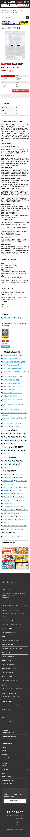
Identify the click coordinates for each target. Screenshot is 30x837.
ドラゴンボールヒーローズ (9, 620)
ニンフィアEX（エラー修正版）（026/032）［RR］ (15, 372)
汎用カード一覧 (19, 640)
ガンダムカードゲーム (7, 685)
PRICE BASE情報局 (6, 740)
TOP (3, 593)
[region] (15, 5)
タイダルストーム (7, 318)
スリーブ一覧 (8, 721)
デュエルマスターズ (7, 628)
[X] (17, 823)
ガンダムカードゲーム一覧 (11, 688)
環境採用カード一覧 (16, 595)
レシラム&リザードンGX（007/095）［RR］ (14, 405)
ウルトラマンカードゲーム (9, 693)
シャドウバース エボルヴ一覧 (11, 705)
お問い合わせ (5, 766)
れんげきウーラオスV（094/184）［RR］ (15, 426)
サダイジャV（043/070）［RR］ (12, 368)
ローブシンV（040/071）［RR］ (12, 383)
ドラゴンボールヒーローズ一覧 (12, 624)
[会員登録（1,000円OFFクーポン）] (15, 23)
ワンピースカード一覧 (10, 605)
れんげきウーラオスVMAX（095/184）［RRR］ (14, 414)
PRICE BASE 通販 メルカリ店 (9, 736)
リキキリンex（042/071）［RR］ (12, 386)
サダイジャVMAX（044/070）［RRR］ (14, 362)
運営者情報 (4, 754)
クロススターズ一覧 (9, 713)
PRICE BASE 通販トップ (8, 732)
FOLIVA (4, 747)
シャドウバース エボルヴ (8, 701)
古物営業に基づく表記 (7, 784)
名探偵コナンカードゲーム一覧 (12, 648)
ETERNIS (4, 750)
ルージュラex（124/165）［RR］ (12, 377)
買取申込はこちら (15, 800)
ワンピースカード (6, 602)
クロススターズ (6, 709)
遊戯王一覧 (7, 640)
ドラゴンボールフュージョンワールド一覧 (14, 613)
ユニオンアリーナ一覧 (10, 664)
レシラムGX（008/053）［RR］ (12, 396)
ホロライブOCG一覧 (9, 656)
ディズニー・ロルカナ (7, 677)
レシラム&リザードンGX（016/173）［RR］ (14, 400)
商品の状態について (23, 149)
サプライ (4, 717)
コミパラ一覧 (23, 605)
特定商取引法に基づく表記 (8, 780)
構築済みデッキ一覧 (6, 595)
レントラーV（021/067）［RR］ (12, 410)
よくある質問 (5, 769)
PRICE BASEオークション (8, 743)
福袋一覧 (17, 593)
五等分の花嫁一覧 (9, 672)
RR (17, 318)
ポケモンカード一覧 (9, 593)
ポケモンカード (14, 11)
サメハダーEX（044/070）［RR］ (12, 359)
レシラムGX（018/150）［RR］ (12, 393)
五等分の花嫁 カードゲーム (9, 669)
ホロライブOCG (6, 652)
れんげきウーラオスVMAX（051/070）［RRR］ (14, 419)
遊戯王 (3, 636)
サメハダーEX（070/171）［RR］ (12, 355)
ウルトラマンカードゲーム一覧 (12, 696)
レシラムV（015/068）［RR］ (11, 390)
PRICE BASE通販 (5, 11)
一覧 (20, 11)
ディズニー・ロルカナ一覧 (11, 680)
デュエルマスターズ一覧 (10, 632)
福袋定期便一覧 (23, 593)
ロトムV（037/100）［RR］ (11, 380)
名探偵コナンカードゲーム (9, 644)
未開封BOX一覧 (5, 597)
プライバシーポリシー (7, 776)
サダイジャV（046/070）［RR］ (12, 365)
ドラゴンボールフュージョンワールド (12, 610)
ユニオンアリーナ (6, 661)
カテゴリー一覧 (5, 758)
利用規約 (11, 153)
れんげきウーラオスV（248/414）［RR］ (15, 423)
